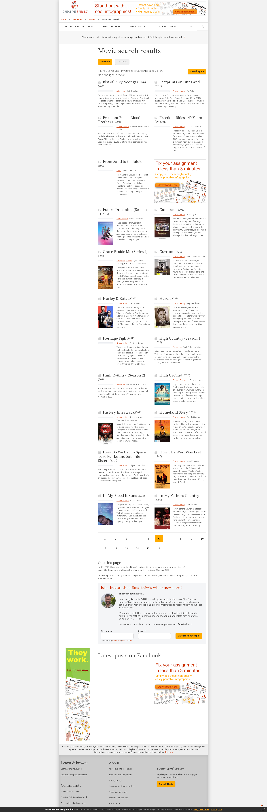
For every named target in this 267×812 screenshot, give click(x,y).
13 (126, 548)
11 (105, 548)
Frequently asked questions (73, 803)
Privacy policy (116, 640)
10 (202, 539)
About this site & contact (120, 768)
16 (159, 548)
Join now (105, 61)
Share (124, 61)
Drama (176, 380)
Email (142, 631)
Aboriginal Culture (77, 26)
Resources (110, 26)
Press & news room (118, 792)
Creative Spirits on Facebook (74, 797)
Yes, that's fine (201, 809)
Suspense (177, 347)
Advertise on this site (118, 797)
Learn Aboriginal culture (71, 768)
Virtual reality (122, 218)
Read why (169, 752)
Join (189, 26)
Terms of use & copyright (120, 774)
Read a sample (126, 640)
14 (137, 548)
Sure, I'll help (166, 784)
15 (148, 548)
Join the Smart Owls (70, 791)
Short (119, 170)
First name (106, 631)
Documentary (179, 91)
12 (115, 548)
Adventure (121, 91)
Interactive (166, 26)
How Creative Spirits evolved (122, 786)
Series (129, 260)
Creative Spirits (75, 7)
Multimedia (137, 26)
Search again (197, 71)
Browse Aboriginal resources (74, 774)
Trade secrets (115, 803)
